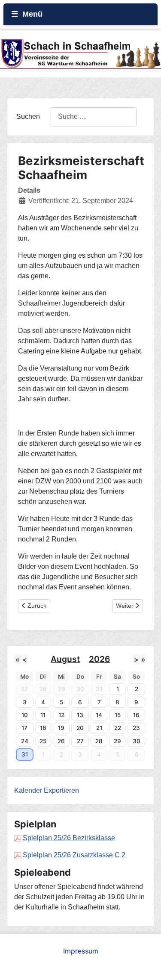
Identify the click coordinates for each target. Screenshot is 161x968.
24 (24, 741)
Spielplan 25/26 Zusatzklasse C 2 (74, 855)
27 (80, 741)
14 (99, 715)
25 (42, 741)
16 (136, 715)
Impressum (80, 951)
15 (118, 715)
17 (24, 727)
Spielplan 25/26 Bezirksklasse (69, 837)
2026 (99, 659)
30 (136, 741)
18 (43, 727)
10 (24, 715)
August (65, 659)
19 (61, 727)
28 (99, 741)
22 (117, 727)
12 (61, 715)
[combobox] (94, 117)
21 (99, 727)
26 (61, 741)
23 (136, 727)
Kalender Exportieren (46, 790)
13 (80, 715)
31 (24, 754)
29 (117, 741)
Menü (32, 14)
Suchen (28, 116)
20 (80, 727)
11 (43, 715)
